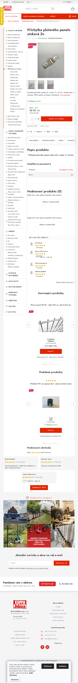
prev (28, 325)
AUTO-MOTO (14, 281)
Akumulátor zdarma (14, 225)
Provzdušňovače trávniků (15, 160)
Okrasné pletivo (12, 46)
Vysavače (10, 244)
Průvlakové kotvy (15, 106)
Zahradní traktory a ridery (15, 166)
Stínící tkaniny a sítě (13, 116)
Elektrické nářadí (13, 238)
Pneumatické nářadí (14, 247)
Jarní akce (12, 312)
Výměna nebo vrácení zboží (58, 614)
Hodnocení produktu (48, 140)
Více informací (65, 95)
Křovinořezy (11, 143)
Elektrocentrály (12, 253)
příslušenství (11, 264)
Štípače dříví (11, 175)
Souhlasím (62, 666)
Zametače (11, 186)
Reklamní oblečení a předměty (14, 201)
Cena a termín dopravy (20, 642)
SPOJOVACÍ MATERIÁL (15, 122)
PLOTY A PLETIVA (15, 31)
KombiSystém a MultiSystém (16, 152)
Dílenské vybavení (13, 258)
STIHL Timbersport (51, 661)
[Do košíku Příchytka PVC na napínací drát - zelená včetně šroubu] (51, 430)
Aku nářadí (11, 235)
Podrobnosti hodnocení (55, 38)
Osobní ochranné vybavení (16, 197)
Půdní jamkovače (13, 178)
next (73, 325)
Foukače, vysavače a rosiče (16, 149)
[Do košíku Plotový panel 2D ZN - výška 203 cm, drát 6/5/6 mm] (51, 351)
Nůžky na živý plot (13, 146)
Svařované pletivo (13, 40)
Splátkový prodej (20, 635)
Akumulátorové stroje (14, 138)
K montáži (13, 100)
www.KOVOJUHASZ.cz (28, 661)
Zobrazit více (39, 487)
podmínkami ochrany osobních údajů (37, 568)
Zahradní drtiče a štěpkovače (16, 172)
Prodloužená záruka (18, 2)
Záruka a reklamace (58, 620)
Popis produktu (33, 140)
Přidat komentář (47, 225)
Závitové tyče (14, 103)
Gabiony (10, 66)
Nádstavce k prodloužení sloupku (17, 110)
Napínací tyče (14, 83)
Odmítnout (48, 666)
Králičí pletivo (12, 49)
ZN (72, 175)
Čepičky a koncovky (16, 89)
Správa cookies (19, 645)
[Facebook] (42, 647)
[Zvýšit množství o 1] (38, 119)
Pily (9, 241)
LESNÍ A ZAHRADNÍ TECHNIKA (16, 132)
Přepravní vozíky (13, 217)
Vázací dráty (14, 72)
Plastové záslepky (13, 119)
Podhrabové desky (13, 57)
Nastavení (14, 680)
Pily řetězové (12, 140)
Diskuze (61, 140)
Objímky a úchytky (15, 92)
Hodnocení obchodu (39, 447)
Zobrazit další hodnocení (64, 282)
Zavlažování (11, 208)
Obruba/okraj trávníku (14, 125)
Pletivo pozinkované (14, 37)
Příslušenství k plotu (14, 69)
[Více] (72, 16)
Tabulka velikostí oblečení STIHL (19, 638)
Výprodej (12, 306)
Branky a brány (12, 60)
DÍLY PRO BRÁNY (15, 287)
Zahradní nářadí (12, 211)
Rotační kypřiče (12, 180)
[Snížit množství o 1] (32, 119)
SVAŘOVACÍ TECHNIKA (13, 293)
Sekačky (10, 158)
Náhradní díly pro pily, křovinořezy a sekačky (14, 221)
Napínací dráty (14, 75)
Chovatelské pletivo (13, 43)
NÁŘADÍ (12, 231)
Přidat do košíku (56, 119)
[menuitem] (12, 16)
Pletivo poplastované (14, 35)
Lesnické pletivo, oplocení (15, 52)
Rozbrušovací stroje (14, 155)
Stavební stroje (12, 261)
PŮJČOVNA (13, 301)
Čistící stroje (11, 183)
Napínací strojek (15, 86)
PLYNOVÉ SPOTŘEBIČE (13, 274)
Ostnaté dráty (14, 77)
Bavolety (12, 97)
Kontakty (6, 2)
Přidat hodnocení (51, 202)
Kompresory (11, 250)
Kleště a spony (14, 95)
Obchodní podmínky (20, 631)
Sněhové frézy (12, 169)
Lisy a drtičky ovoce (14, 214)
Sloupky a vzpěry (13, 55)
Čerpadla (10, 205)
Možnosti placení (58, 617)
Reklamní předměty (13, 267)
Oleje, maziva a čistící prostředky (14, 193)
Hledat (52, 8)
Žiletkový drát (14, 80)
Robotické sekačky (13, 163)
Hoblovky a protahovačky (15, 255)
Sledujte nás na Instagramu (41, 497)
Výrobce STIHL (40, 661)
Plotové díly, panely (13, 63)
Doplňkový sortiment (14, 189)
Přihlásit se (61, 563)
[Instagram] (47, 647)
